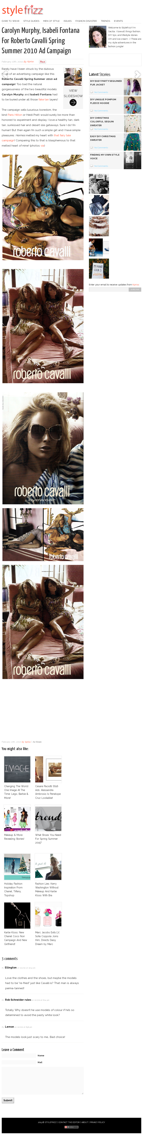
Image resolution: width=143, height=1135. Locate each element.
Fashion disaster (86, 21)
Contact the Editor (69, 1122)
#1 (3, 968)
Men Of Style (51, 21)
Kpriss (136, 284)
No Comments (101, 92)
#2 (3, 1000)
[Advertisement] (42, 710)
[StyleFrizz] (23, 18)
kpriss (30, 61)
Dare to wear (10, 21)
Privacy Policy (97, 1122)
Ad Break (37, 742)
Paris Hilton (15, 114)
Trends (105, 21)
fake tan (44, 99)
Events (118, 21)
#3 (3, 1027)
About (84, 1122)
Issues (68, 21)
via (42, 145)
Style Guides (31, 21)
